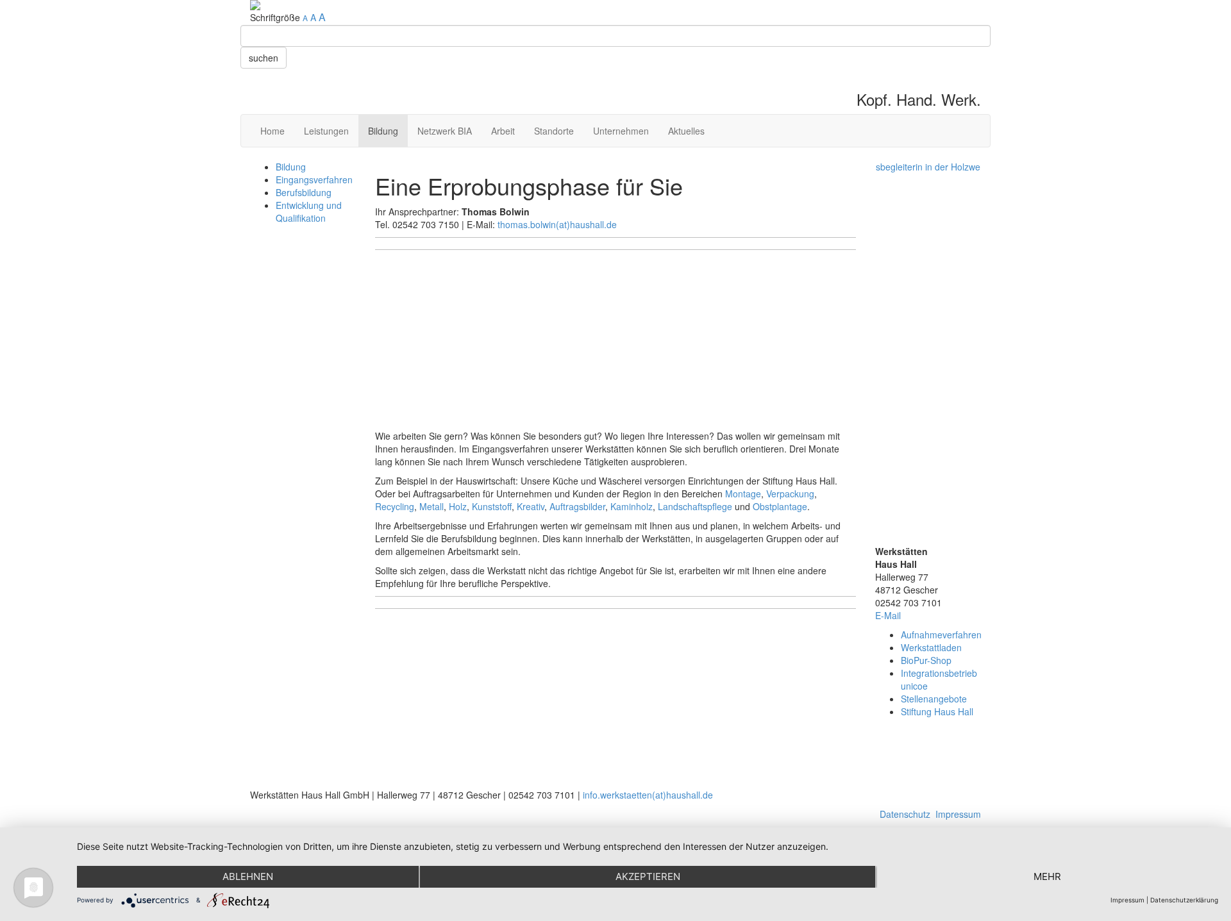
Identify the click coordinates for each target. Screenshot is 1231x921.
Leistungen (326, 130)
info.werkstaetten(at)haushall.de (648, 794)
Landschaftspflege (695, 506)
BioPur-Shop (926, 660)
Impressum (958, 814)
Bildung (383, 130)
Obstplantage (780, 506)
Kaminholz (631, 506)
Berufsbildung (303, 192)
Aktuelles (686, 130)
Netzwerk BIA (444, 130)
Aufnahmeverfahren (941, 634)
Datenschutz (905, 814)
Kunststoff (492, 506)
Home (272, 130)
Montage (743, 493)
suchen (263, 57)
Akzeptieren (648, 876)
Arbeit (503, 130)
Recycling (394, 506)
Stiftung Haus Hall (937, 711)
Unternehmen (621, 130)
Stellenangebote (934, 698)
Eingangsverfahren (314, 179)
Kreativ (530, 506)
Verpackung (790, 493)
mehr (1047, 876)
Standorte (554, 130)
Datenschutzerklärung (1184, 900)
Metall (431, 506)
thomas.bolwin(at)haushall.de (557, 224)
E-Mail (888, 615)
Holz (458, 506)
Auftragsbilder (577, 506)
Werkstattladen (931, 647)
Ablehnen (247, 876)
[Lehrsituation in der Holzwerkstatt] (928, 352)
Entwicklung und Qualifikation (309, 211)
